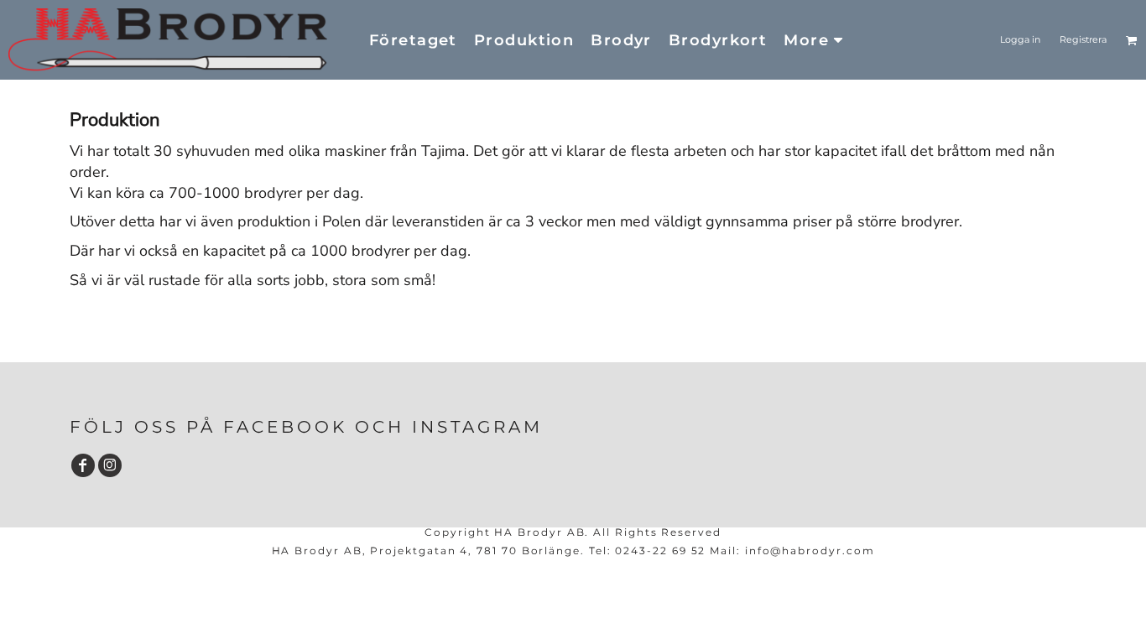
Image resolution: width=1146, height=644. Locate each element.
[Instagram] (110, 465)
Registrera (1083, 39)
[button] (1132, 40)
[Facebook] (83, 465)
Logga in (1020, 39)
